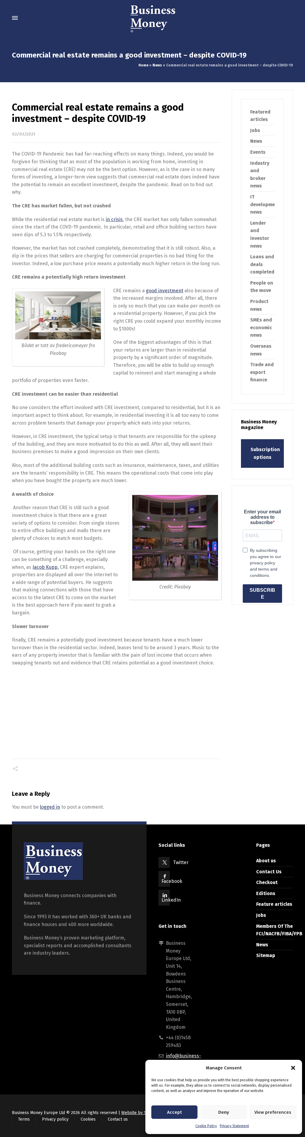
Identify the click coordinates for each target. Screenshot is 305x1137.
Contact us (118, 1119)
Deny (223, 1112)
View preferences (272, 1112)
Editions (265, 893)
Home (143, 65)
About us (266, 860)
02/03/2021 (23, 134)
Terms (24, 1119)
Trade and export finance (262, 372)
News (157, 65)
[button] (293, 1068)
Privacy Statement (234, 1126)
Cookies (88, 1119)
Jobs (255, 130)
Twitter (181, 862)
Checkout (267, 882)
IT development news (265, 204)
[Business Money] (152, 18)
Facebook (171, 881)
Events (257, 152)
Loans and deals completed (262, 264)
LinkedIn (171, 900)
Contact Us (268, 872)
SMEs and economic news (261, 327)
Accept (174, 1112)
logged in (50, 807)
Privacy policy (55, 1119)
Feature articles (274, 904)
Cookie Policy (206, 1126)
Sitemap (265, 955)
